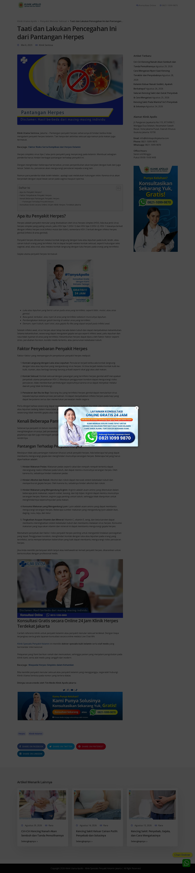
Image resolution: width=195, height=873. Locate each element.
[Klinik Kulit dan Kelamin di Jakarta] (98, 427)
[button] (97, 436)
